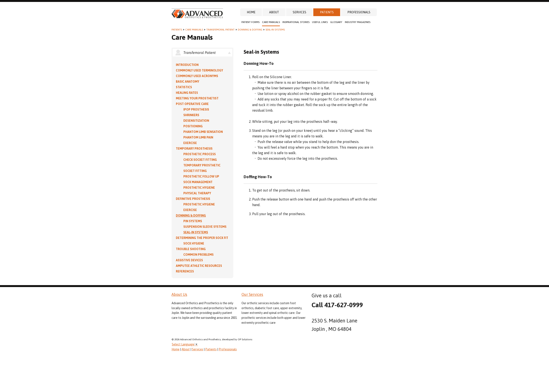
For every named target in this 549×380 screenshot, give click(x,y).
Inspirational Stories (295, 22)
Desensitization (196, 120)
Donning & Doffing (250, 29)
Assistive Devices (189, 260)
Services (299, 12)
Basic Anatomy (187, 81)
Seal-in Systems (275, 29)
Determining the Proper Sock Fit (202, 238)
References (185, 271)
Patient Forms (250, 22)
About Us (179, 294)
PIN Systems (192, 221)
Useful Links (320, 22)
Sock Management (198, 182)
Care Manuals (271, 22)
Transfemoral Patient (220, 29)
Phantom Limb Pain (198, 137)
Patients (327, 12)
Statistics (184, 87)
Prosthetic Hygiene (199, 187)
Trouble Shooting (191, 249)
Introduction (187, 65)
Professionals (358, 12)
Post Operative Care (192, 104)
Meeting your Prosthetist (197, 98)
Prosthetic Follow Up (201, 176)
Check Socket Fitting (200, 159)
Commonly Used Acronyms (197, 76)
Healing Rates (187, 92)
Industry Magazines (357, 22)
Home (251, 12)
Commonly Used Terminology (199, 70)
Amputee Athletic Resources (199, 266)
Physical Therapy (197, 193)
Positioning (193, 126)
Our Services (252, 294)
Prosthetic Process (199, 154)
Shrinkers (191, 115)
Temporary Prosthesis (194, 148)
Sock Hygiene (193, 243)
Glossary (336, 22)
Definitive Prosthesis (193, 199)
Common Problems (198, 254)
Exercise (190, 143)
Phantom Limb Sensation (203, 132)
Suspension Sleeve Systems (204, 226)
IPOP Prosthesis (196, 109)
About (274, 12)
